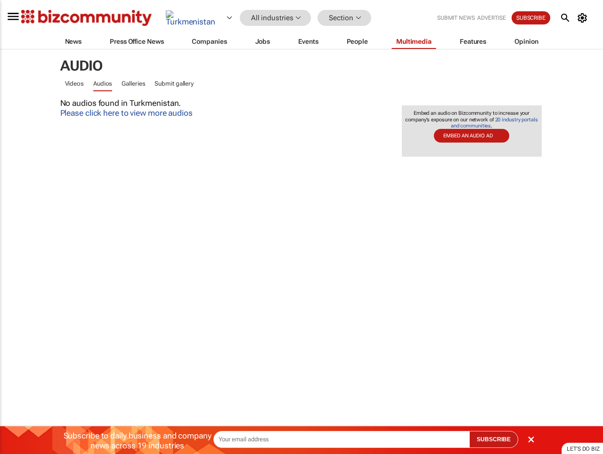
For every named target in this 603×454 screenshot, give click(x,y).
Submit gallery (174, 83)
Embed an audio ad (467, 136)
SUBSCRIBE (494, 439)
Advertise (491, 18)
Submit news (456, 18)
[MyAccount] (584, 18)
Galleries (133, 83)
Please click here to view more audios (126, 113)
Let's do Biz (583, 449)
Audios (102, 83)
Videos (74, 83)
